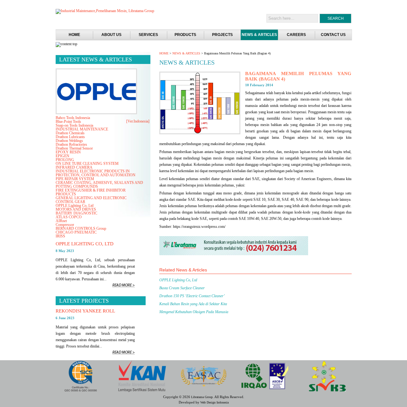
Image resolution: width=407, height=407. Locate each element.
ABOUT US (111, 34)
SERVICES (148, 34)
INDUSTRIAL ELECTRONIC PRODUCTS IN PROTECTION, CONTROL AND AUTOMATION (95, 173)
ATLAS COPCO (69, 217)
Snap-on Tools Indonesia (74, 125)
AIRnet (61, 221)
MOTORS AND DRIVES (76, 209)
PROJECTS (222, 34)
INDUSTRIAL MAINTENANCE (82, 129)
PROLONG (65, 160)
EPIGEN (62, 156)
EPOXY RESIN (68, 152)
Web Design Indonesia (214, 402)
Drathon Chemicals (70, 133)
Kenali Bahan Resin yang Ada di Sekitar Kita (193, 304)
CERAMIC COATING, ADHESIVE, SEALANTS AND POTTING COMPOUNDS (99, 184)
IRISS (60, 236)
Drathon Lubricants (70, 137)
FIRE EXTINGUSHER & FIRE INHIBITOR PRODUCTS (91, 192)
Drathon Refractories (71, 144)
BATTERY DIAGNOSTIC (76, 213)
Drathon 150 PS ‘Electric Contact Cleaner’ (192, 296)
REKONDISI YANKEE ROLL (85, 310)
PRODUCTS (185, 34)
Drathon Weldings (69, 141)
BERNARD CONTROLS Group (81, 228)
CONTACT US (333, 34)
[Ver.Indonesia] (137, 121)
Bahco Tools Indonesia (73, 118)
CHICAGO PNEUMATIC (76, 232)
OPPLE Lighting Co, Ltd (178, 280)
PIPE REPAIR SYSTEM (75, 179)
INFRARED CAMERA (74, 167)
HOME (164, 53)
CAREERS (296, 34)
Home (74, 34)
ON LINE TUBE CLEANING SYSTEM (87, 163)
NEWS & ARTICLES (259, 34)
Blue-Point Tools (68, 121)
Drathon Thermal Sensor (74, 148)
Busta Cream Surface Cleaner (182, 288)
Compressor (65, 225)
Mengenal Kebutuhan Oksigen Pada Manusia (193, 312)
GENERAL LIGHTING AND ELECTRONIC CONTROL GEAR (91, 200)
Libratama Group (202, 397)
